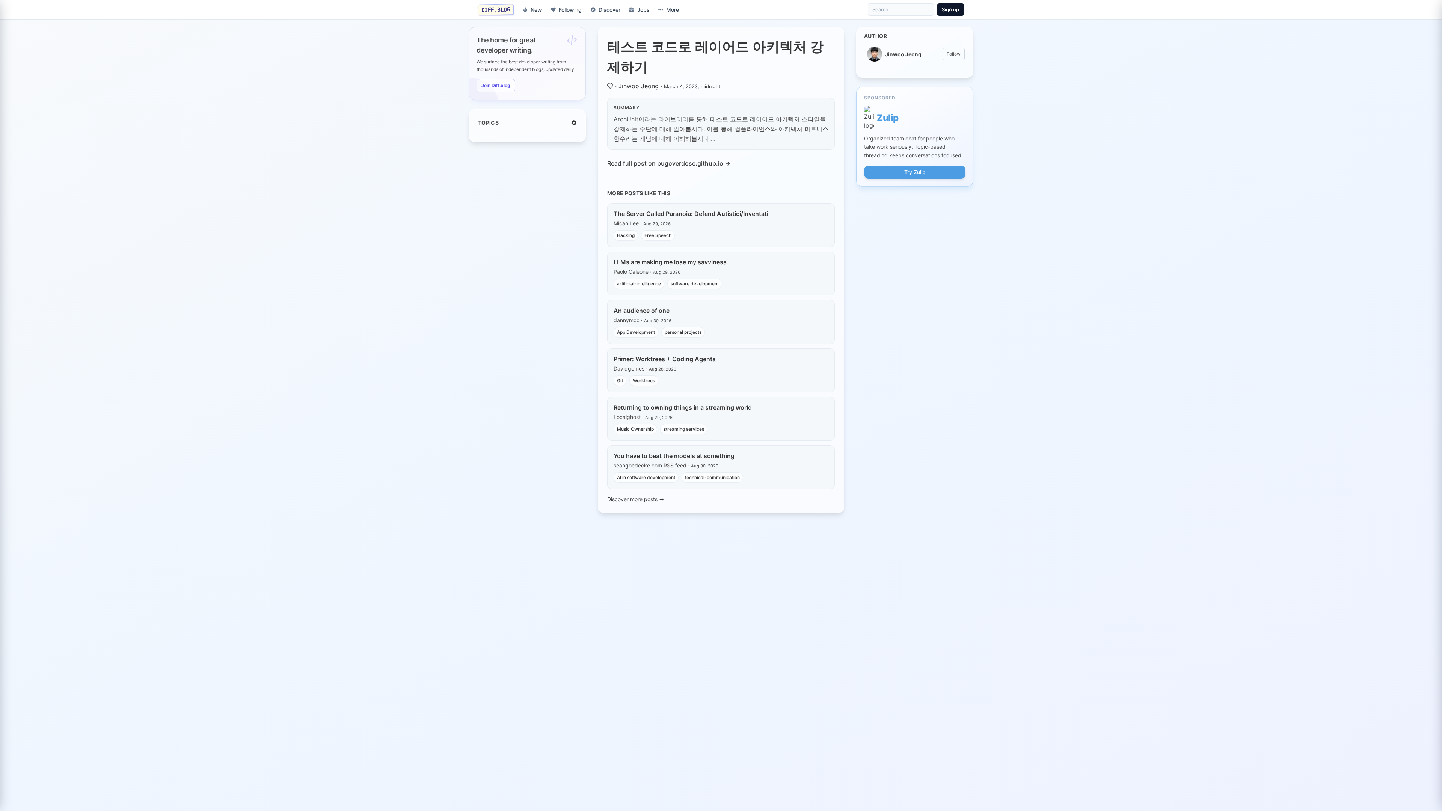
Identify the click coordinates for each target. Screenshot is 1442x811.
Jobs (643, 9)
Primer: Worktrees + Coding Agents (665, 359)
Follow (954, 54)
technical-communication (712, 477)
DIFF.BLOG (495, 9)
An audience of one (642, 310)
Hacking (626, 235)
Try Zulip (915, 172)
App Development (636, 332)
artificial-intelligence (639, 283)
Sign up (950, 9)
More (672, 9)
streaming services (684, 429)
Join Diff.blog (495, 85)
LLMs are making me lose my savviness (670, 262)
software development (695, 283)
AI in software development (646, 477)
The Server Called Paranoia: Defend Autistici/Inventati (691, 213)
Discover (609, 9)
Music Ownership (635, 429)
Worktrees (644, 380)
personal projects (683, 332)
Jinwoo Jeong (638, 86)
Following (570, 9)
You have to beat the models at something (674, 456)
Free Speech (657, 235)
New (536, 9)
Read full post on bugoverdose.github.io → (668, 163)
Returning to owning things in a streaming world (683, 407)
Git (620, 380)
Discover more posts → (635, 499)
